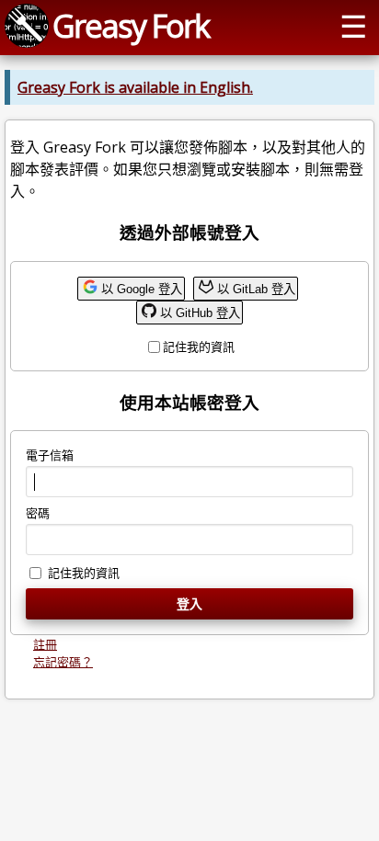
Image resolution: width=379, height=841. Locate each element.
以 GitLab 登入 (256, 289)
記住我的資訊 (199, 346)
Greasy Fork (130, 25)
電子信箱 (50, 455)
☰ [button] (353, 25)
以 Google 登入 (141, 289)
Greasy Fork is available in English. (135, 87)
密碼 (38, 513)
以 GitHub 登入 (200, 313)
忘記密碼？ (63, 661)
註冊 (45, 644)
